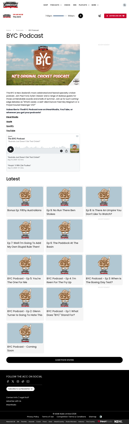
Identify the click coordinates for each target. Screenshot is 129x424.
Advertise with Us (13, 401)
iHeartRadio (12, 117)
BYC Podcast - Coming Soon (25, 337)
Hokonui (81, 422)
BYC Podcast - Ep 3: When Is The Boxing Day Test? (104, 269)
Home (8, 30)
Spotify (10, 126)
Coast (38, 422)
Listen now (13, 15)
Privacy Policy (33, 416)
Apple (9, 121)
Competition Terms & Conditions (71, 416)
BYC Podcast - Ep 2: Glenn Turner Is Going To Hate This (25, 304)
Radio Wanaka (71, 422)
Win (74, 5)
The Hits (24, 422)
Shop (45, 5)
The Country (90, 422)
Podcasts (19, 30)
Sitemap (92, 416)
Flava (45, 422)
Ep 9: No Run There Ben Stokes (64, 201)
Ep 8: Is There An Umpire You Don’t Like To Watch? (104, 201)
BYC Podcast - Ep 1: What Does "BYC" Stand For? (64, 304)
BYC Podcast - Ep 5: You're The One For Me (25, 269)
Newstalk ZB (10, 422)
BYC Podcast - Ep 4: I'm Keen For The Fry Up (64, 269)
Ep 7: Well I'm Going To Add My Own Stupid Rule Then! (25, 235)
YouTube (10, 130)
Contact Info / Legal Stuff (17, 397)
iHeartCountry (59, 422)
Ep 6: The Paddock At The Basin (64, 235)
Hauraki (31, 422)
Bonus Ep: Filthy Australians (25, 201)
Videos (67, 5)
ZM (18, 422)
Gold (50, 422)
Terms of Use (48, 416)
